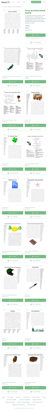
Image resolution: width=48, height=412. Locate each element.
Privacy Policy (27, 397)
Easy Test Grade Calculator (23, 402)
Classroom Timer (32, 404)
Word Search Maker (11, 399)
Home (13, 2)
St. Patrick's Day (5, 163)
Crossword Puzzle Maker (24, 399)
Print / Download (36, 42)
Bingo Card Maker (37, 399)
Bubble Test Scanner (10, 402)
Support (18, 2)
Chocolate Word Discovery (30, 382)
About (3, 397)
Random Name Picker (37, 402)
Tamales (3, 338)
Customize (36, 35)
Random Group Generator (18, 404)
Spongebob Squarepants (30, 207)
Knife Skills (27, 295)
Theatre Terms (28, 120)
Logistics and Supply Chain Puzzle (32, 163)
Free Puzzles (10, 397)
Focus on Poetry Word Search (35, 11)
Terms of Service (36, 397)
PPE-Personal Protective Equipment (9, 295)
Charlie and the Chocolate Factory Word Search (12, 76)
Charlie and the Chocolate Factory (9, 120)
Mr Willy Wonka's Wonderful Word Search (10, 251)
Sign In (44, 2)
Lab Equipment (28, 338)
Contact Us (18, 397)
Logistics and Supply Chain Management (33, 76)
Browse (24, 2)
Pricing (44, 397)
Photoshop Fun (5, 207)
